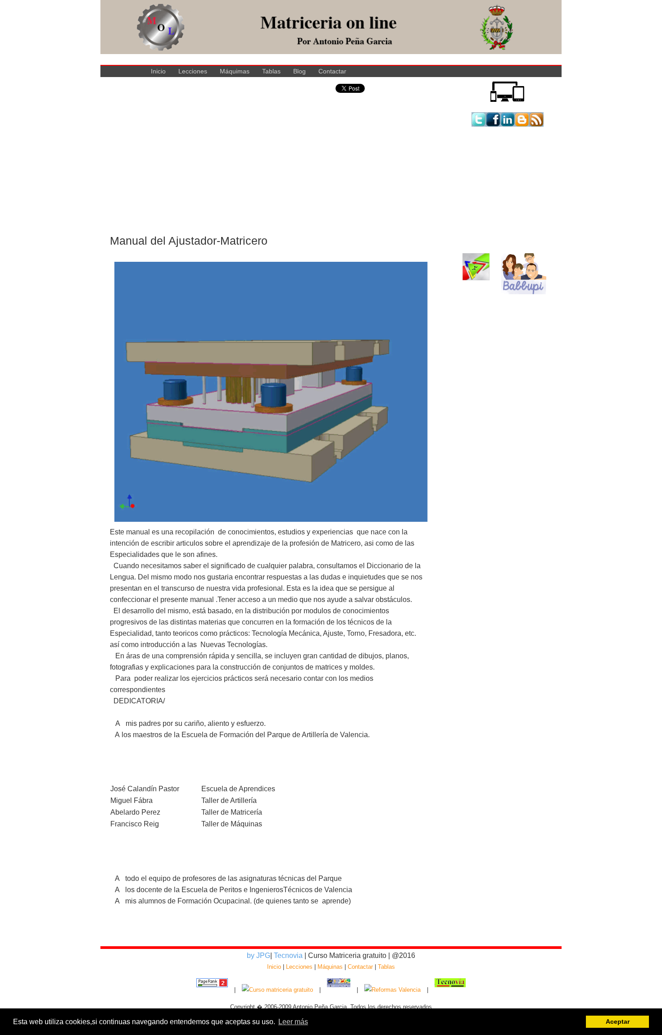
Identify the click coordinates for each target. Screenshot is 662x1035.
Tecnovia (289, 955)
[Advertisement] (267, 170)
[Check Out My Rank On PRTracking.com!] (212, 989)
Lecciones (192, 71)
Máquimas (234, 71)
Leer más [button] (293, 1022)
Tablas (271, 71)
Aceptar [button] (618, 1021)
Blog (299, 71)
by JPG (258, 955)
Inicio (158, 71)
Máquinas (330, 966)
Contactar (332, 71)
